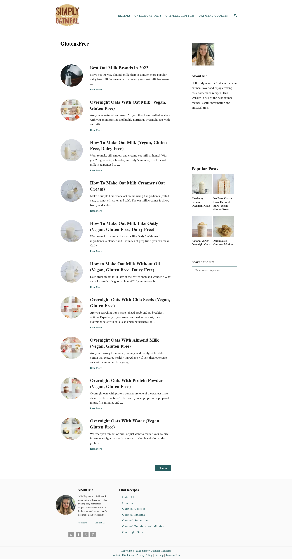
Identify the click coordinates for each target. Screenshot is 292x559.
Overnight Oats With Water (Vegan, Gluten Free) (125, 423)
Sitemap (159, 555)
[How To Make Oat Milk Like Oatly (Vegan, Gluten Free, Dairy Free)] (72, 231)
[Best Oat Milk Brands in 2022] (72, 75)
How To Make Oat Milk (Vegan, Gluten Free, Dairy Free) (128, 145)
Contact (115, 555)
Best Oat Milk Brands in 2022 (119, 67)
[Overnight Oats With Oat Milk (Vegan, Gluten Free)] (72, 110)
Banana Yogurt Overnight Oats (201, 242)
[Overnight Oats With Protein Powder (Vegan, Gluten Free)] (72, 388)
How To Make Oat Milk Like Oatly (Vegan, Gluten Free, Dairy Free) (124, 226)
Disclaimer (128, 555)
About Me (82, 522)
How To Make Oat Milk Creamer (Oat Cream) (127, 185)
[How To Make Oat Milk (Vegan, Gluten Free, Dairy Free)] (72, 150)
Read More (96, 89)
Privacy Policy (144, 555)
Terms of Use (173, 555)
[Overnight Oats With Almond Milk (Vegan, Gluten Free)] (72, 348)
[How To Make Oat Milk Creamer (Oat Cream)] (72, 191)
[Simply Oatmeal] (81, 16)
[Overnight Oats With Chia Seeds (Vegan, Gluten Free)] (72, 307)
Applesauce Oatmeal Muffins (223, 242)
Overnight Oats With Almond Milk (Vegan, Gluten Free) (124, 342)
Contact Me (100, 522)
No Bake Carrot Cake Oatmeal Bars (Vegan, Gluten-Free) (222, 203)
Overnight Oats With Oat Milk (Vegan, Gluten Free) (128, 104)
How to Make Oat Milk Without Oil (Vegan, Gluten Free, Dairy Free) (125, 266)
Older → (162, 468)
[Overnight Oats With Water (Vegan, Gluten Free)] (72, 429)
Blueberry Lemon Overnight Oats (201, 201)
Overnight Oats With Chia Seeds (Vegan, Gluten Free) (130, 302)
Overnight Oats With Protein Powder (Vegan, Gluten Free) (126, 383)
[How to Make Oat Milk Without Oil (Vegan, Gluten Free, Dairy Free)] (72, 271)
